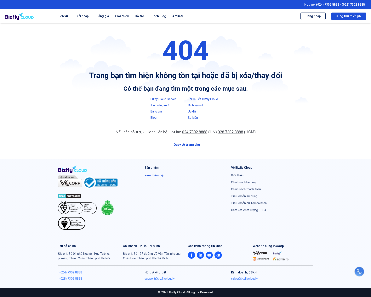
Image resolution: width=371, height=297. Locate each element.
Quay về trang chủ (186, 144)
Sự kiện (193, 117)
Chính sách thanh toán (246, 189)
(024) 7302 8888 (327, 4)
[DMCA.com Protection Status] (69, 196)
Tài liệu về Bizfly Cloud (203, 99)
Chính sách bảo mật (244, 182)
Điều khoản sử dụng (244, 196)
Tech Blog (159, 16)
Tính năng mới (159, 105)
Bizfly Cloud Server (163, 99)
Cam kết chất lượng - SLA (248, 210)
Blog (153, 117)
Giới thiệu (122, 16)
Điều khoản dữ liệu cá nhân (249, 203)
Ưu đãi (192, 111)
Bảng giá (102, 16)
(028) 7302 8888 (353, 4)
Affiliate (178, 16)
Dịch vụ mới (195, 105)
